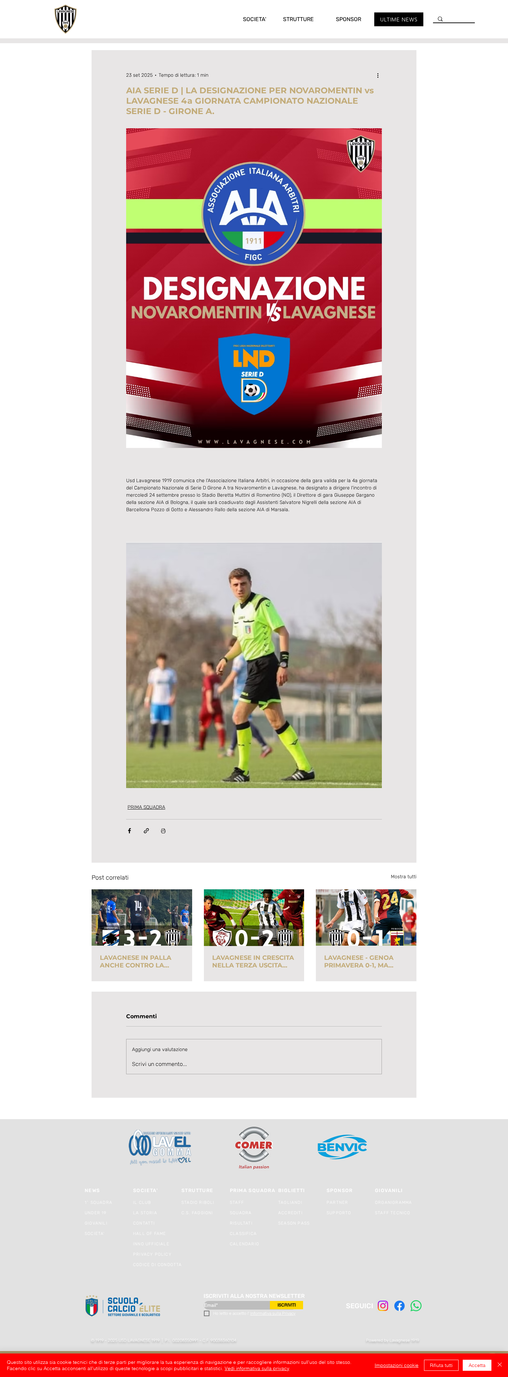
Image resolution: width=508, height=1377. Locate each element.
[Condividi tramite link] (146, 830)
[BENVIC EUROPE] (343, 1147)
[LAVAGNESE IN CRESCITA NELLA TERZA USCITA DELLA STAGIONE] (254, 917)
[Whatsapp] (416, 1306)
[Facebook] (399, 1306)
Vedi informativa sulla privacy (257, 1368)
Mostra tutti (403, 877)
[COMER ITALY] (254, 1148)
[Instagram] (383, 1306)
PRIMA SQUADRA (146, 807)
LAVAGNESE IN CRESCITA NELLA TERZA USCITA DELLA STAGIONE (253, 961)
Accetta (477, 1365)
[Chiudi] (500, 1365)
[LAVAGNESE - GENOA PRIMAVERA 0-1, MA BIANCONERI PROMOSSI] (366, 917)
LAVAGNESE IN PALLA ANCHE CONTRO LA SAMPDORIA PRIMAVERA (141, 961)
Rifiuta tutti (441, 1365)
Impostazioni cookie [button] (396, 1365)
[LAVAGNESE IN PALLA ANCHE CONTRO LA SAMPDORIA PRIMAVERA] (142, 917)
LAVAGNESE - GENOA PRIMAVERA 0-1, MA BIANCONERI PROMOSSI (363, 961)
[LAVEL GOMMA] (160, 1147)
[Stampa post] (163, 830)
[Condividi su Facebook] (129, 830)
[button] (247, 19)
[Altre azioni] (378, 75)
